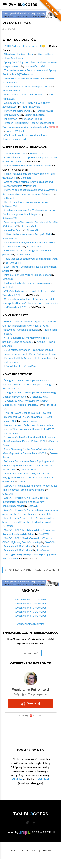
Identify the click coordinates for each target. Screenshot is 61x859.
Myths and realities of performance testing (27, 165)
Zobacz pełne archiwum (30, 623)
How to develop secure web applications (26, 201)
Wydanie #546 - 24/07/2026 (31, 615)
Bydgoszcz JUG (11, 388)
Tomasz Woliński (15, 130)
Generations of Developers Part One (24, 78)
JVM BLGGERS (23, 4)
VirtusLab (8, 278)
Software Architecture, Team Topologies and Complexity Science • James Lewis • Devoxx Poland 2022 (28, 465)
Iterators (31, 185)
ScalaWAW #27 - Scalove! (18, 546)
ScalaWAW (43, 546)
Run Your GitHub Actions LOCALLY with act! (29, 357)
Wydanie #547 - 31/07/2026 (31, 611)
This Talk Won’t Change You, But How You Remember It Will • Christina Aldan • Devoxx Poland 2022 (27, 416)
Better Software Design (42, 353)
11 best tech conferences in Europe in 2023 (28, 234)
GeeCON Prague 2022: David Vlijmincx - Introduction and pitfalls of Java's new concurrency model (25, 501)
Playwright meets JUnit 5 (18, 110)
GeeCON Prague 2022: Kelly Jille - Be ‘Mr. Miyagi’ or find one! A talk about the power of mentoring (27, 477)
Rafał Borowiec (44, 110)
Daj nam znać (30, 653)
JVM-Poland (41, 779)
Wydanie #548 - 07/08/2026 (31, 607)
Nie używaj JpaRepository (18, 53)
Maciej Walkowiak (35, 66)
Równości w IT (12, 365)
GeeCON (23, 481)
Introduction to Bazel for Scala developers (27, 274)
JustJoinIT (8, 197)
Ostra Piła (30, 365)
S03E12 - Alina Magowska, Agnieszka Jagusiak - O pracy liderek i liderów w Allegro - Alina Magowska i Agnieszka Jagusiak (30, 325)
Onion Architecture (14, 153)
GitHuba (17, 779)
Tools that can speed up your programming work (31, 258)
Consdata (26, 177)
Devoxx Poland (28, 420)
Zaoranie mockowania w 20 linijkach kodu (27, 86)
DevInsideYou (10, 361)
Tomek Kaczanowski (14, 138)
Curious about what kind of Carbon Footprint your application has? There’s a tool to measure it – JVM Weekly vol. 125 (30, 303)
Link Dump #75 (12, 114)
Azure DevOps (12, 230)
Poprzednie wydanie (19, 570)
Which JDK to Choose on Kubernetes (24, 94)
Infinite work (11, 118)
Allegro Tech (36, 153)
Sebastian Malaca (35, 114)
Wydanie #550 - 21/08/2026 (31, 599)
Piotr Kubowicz (11, 90)
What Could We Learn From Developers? (26, 134)
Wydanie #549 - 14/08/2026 (31, 603)
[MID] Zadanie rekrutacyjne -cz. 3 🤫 (24, 45)
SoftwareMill (9, 205)
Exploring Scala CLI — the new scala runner (27, 282)
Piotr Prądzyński (30, 106)
